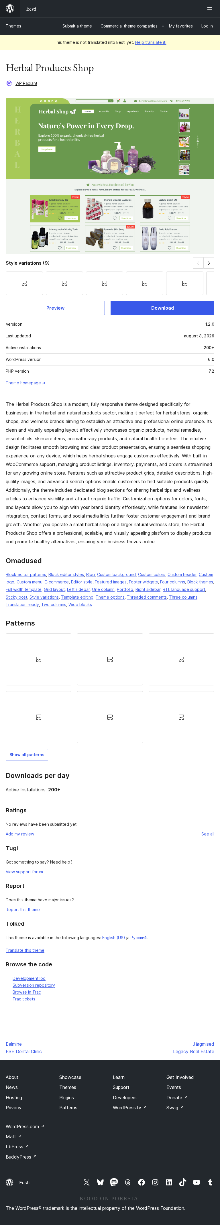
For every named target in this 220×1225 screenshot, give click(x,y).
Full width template (24, 589)
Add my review (20, 833)
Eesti (24, 1182)
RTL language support (184, 589)
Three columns (183, 597)
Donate (177, 1097)
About (12, 1077)
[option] (38, 659)
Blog (90, 574)
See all (207, 833)
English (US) (113, 937)
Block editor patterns (26, 574)
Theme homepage (23, 382)
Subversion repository (34, 985)
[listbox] (110, 688)
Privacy (13, 1107)
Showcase (70, 1077)
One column (103, 589)
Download (162, 308)
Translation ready (22, 604)
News (12, 1087)
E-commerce (57, 581)
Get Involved (180, 1077)
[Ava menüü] (211, 8)
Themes (13, 25)
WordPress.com (25, 1126)
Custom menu (29, 581)
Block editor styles (66, 574)
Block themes (200, 581)
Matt (14, 1136)
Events (173, 1087)
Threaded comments (147, 597)
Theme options (110, 597)
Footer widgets (143, 581)
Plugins (66, 1097)
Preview (55, 308)
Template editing (77, 597)
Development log (29, 978)
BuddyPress (21, 1157)
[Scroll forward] (209, 262)
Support (121, 1087)
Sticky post (16, 597)
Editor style (82, 581)
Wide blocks (80, 604)
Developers (125, 1097)
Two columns (53, 604)
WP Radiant (26, 83)
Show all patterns (26, 754)
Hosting (14, 1097)
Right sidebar (147, 589)
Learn (119, 1077)
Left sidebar (78, 589)
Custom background (116, 574)
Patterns (68, 1107)
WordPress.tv (130, 1107)
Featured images (111, 581)
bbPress (17, 1146)
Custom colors (151, 574)
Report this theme (23, 909)
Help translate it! (150, 42)
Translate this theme (25, 950)
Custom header (182, 574)
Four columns (172, 581)
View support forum (24, 871)
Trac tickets (24, 998)
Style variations (44, 597)
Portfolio (125, 589)
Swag (175, 1107)
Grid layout (54, 589)
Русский (139, 937)
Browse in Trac (27, 992)
